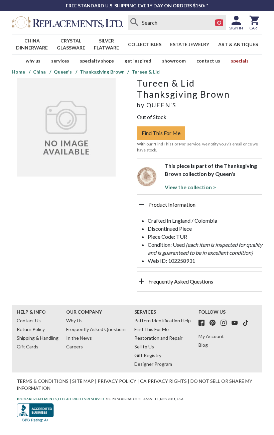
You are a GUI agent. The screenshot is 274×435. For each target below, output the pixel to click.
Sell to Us (144, 346)
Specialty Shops (97, 61)
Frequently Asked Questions (96, 329)
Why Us (74, 320)
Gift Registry (147, 355)
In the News (79, 338)
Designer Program (153, 364)
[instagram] (226, 323)
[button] (199, 207)
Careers (74, 346)
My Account (211, 336)
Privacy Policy (117, 381)
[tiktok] (246, 323)
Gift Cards (27, 346)
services (60, 61)
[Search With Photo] (219, 22)
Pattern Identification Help (162, 320)
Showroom (174, 61)
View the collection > (190, 187)
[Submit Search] (134, 22)
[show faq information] (141, 281)
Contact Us (208, 61)
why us (33, 61)
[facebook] (203, 323)
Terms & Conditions (42, 381)
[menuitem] (32, 44)
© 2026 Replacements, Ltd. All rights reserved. (61, 399)
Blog (203, 345)
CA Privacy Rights (163, 381)
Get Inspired (138, 61)
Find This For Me (161, 133)
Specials (240, 61)
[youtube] (237, 323)
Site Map (83, 381)
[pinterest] (215, 323)
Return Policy (31, 329)
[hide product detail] (141, 204)
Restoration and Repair (158, 338)
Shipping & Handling (37, 338)
